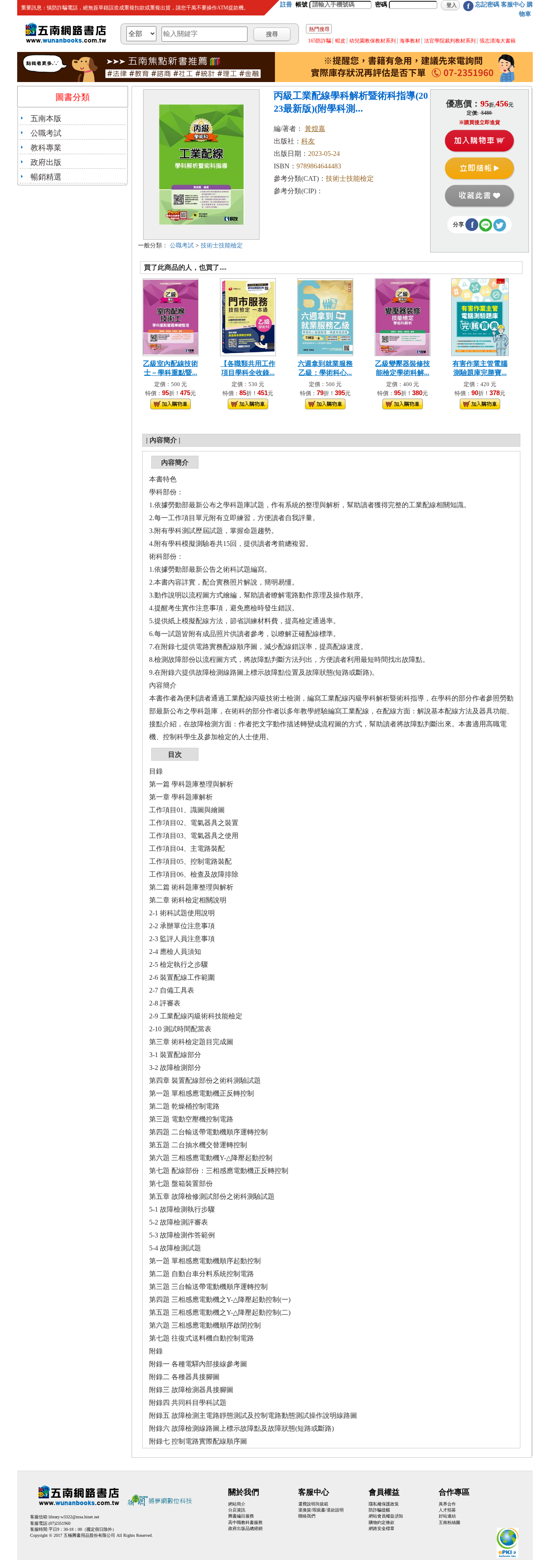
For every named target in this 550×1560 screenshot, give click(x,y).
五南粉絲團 (449, 1522)
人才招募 (447, 1510)
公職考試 (46, 133)
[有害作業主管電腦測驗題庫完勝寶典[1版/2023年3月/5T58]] (480, 316)
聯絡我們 (306, 1516)
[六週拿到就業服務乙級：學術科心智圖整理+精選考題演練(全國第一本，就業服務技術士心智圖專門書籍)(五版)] (325, 316)
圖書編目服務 (241, 1516)
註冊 (286, 4)
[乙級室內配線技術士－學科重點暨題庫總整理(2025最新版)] (170, 316)
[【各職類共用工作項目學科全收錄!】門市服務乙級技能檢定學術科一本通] (247, 316)
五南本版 (46, 118)
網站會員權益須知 (386, 1516)
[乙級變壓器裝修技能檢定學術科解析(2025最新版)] (402, 316)
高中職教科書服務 (245, 1522)
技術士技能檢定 (222, 245)
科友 (308, 141)
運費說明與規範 (313, 1504)
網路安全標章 (381, 1528)
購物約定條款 (381, 1522)
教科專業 (46, 147)
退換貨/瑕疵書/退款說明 (321, 1510)
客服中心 (513, 4)
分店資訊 (236, 1510)
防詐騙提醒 (379, 1510)
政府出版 (46, 162)
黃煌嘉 (315, 128)
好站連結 (447, 1516)
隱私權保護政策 (384, 1504)
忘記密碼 (487, 4)
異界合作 (447, 1504)
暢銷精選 (46, 177)
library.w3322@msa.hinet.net (74, 1516)
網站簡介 (236, 1504)
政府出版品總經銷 (245, 1528)
